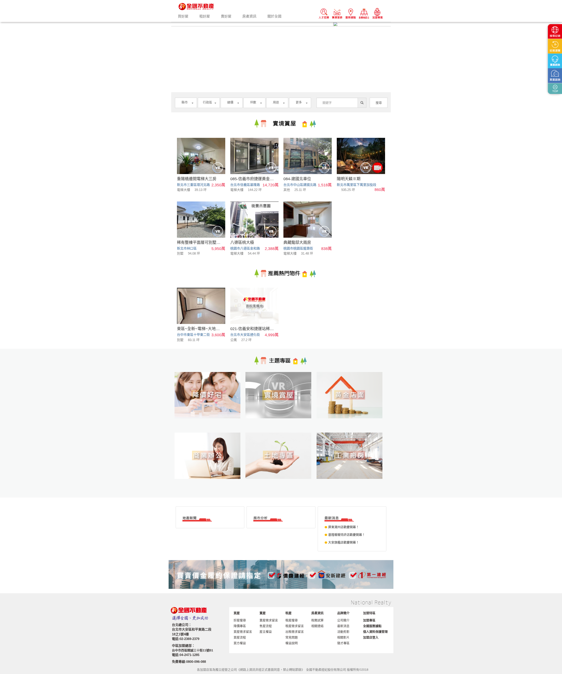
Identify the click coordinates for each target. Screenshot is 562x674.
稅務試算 (317, 620)
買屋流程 (240, 637)
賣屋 (262, 613)
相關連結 (317, 626)
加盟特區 (369, 613)
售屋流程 (265, 626)
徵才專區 (343, 643)
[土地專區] (280, 463)
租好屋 (204, 16)
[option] (281, 24)
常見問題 (291, 637)
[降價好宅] (210, 402)
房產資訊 (249, 16)
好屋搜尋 (240, 620)
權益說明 (291, 643)
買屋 (237, 613)
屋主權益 (265, 631)
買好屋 (183, 16)
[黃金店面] (352, 402)
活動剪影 (343, 631)
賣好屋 (226, 16)
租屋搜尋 (291, 620)
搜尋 (379, 102)
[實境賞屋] (280, 402)
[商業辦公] (210, 463)
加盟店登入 (370, 637)
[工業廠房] (352, 463)
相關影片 (343, 637)
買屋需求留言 (243, 631)
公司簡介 (343, 620)
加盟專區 (369, 620)
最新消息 (343, 626)
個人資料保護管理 (375, 631)
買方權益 (240, 643)
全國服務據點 (372, 626)
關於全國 (274, 16)
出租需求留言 (294, 631)
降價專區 (240, 626)
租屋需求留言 (294, 626)
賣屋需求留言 (268, 620)
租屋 (288, 613)
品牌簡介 (343, 613)
